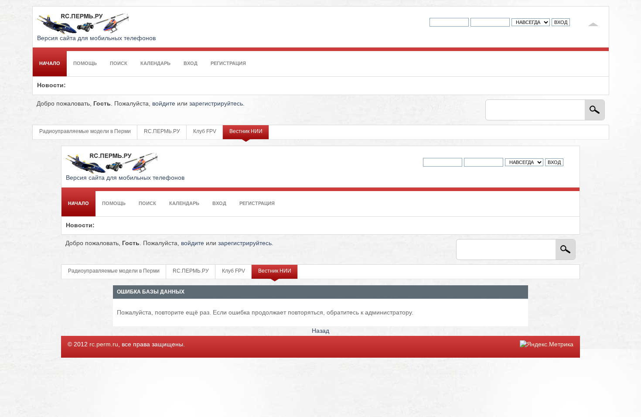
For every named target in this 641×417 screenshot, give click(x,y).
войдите (163, 103)
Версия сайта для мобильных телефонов (96, 38)
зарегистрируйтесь (216, 103)
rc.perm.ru (103, 344)
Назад (320, 331)
